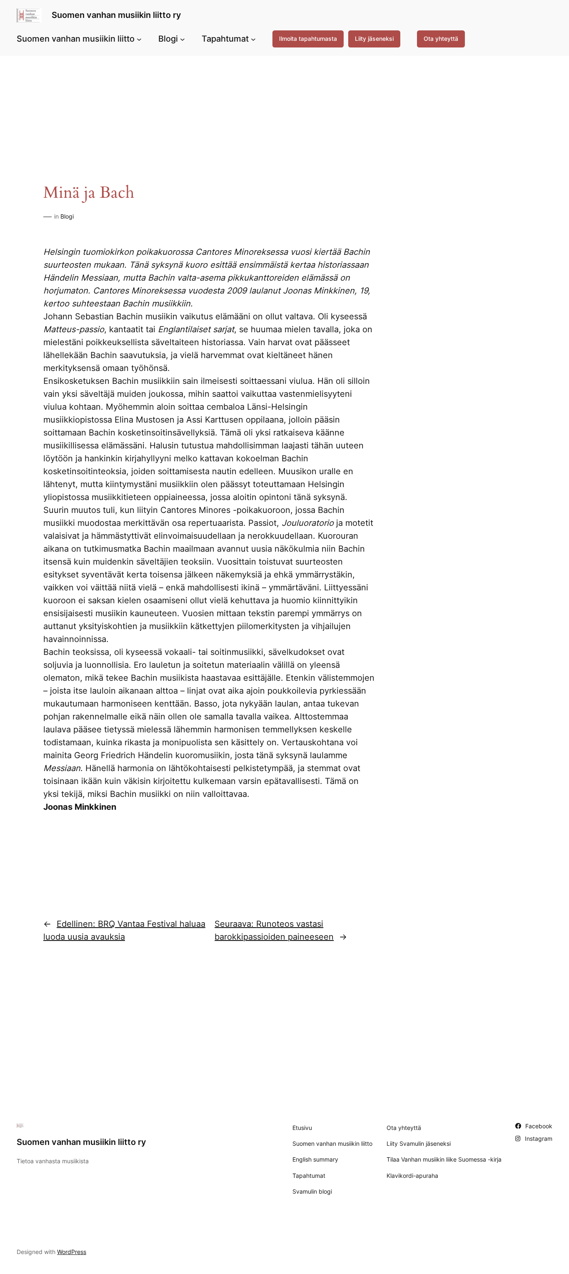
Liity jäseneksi (374, 38)
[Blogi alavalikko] (182, 38)
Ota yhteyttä (441, 38)
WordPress (71, 1251)
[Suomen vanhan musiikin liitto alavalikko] (139, 38)
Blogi (67, 216)
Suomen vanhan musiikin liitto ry (116, 15)
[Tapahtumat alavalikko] (253, 38)
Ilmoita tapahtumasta (308, 38)
